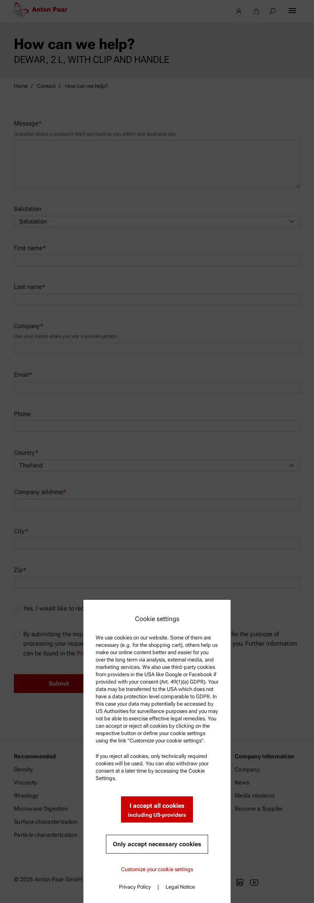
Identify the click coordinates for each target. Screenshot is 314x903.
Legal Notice (180, 887)
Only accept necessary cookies (157, 844)
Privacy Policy (135, 887)
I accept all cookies (157, 810)
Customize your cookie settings (157, 869)
